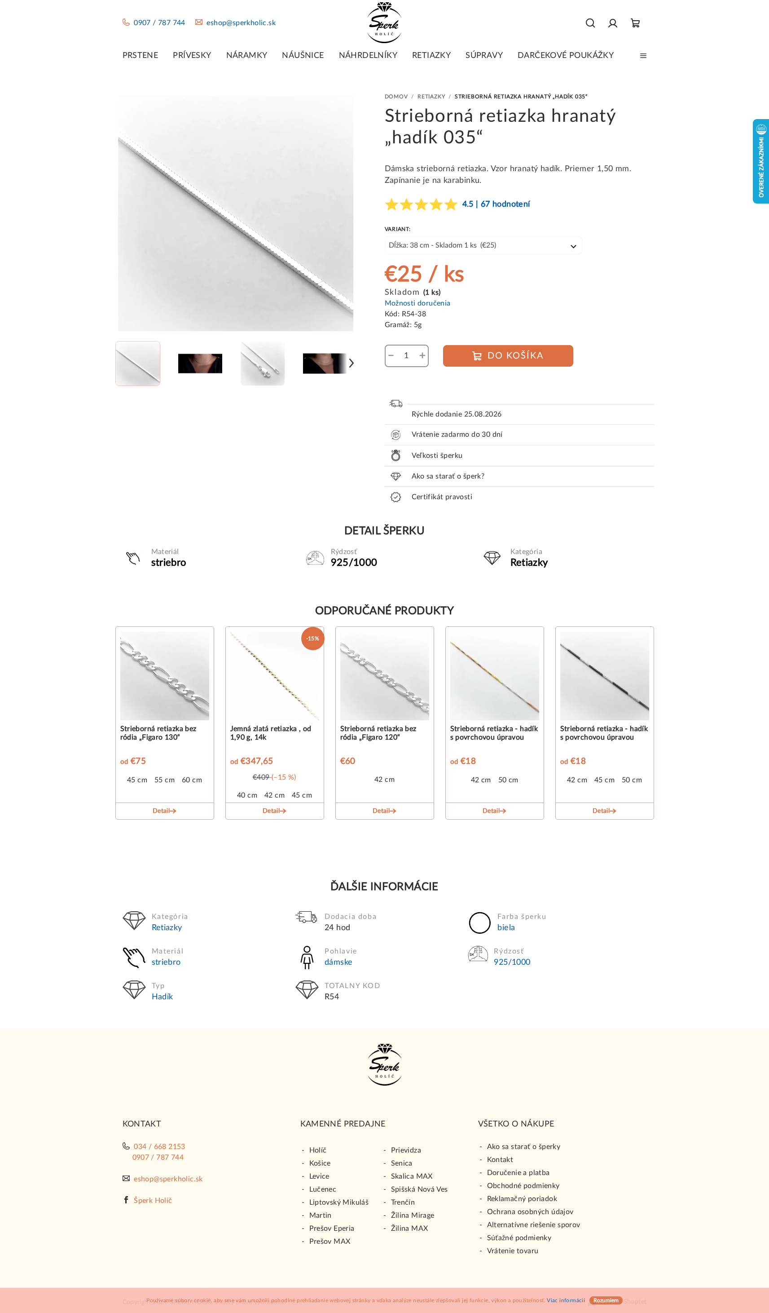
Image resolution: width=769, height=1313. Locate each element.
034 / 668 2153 (159, 1146)
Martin (320, 1215)
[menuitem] (140, 55)
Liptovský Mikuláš (339, 1202)
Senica (402, 1163)
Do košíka (516, 355)
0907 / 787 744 (159, 23)
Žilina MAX (409, 1228)
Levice (319, 1176)
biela (506, 928)
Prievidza (406, 1150)
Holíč (318, 1150)
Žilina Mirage (413, 1215)
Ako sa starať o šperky (524, 1146)
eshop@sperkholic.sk (241, 23)
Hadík (162, 997)
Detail (161, 811)
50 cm (508, 780)
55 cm (164, 780)
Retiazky (167, 928)
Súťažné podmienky (519, 1238)
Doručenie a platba (518, 1172)
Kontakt (500, 1159)
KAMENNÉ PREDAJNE (343, 1124)
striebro (166, 962)
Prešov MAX (330, 1241)
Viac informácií (566, 1300)
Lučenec (323, 1189)
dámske (338, 962)
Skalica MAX (412, 1176)
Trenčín (403, 1202)
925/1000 (512, 962)
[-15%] (274, 677)
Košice (320, 1163)
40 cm (247, 795)
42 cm (274, 795)
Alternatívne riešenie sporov (533, 1225)
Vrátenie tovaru (513, 1251)
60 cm (192, 780)
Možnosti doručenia (418, 303)
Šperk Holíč (153, 1200)
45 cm (137, 780)
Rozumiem (606, 1300)
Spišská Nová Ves (419, 1189)
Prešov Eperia (332, 1228)
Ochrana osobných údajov (530, 1211)
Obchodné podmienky (523, 1185)
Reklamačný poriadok (522, 1198)
